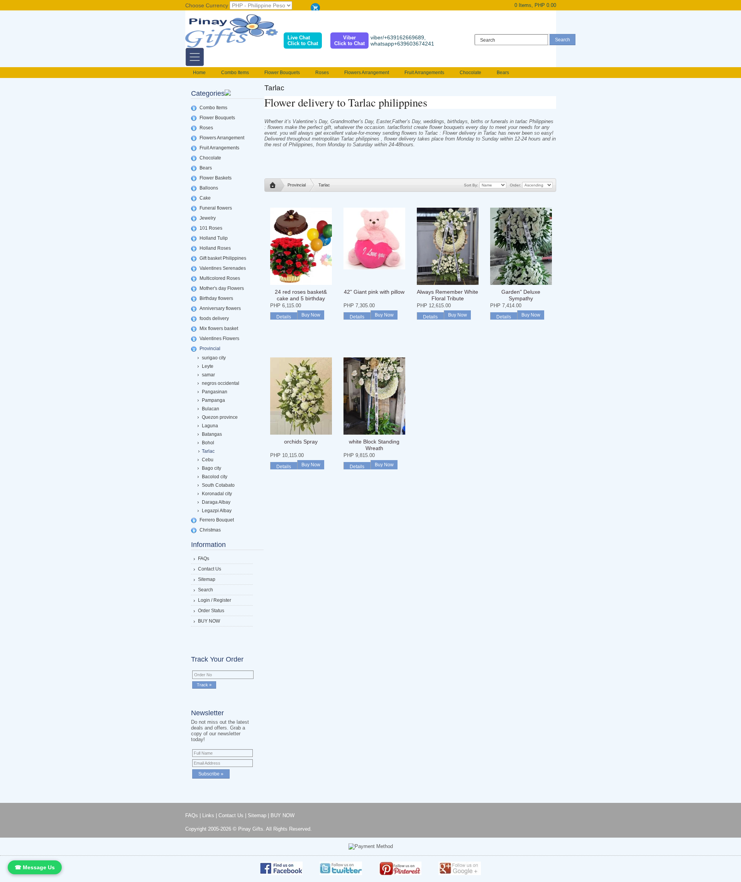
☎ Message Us (35, 867)
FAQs (203, 558)
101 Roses (211, 228)
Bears (503, 72)
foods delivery (214, 318)
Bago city (211, 468)
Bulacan (210, 408)
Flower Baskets (216, 178)
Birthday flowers (216, 298)
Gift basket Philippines (223, 258)
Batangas (212, 434)
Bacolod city (214, 476)
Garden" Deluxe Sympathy (520, 295)
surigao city (214, 358)
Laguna (210, 425)
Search (205, 590)
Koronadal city (217, 493)
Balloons (209, 188)
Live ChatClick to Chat (303, 40)
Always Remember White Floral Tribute (447, 295)
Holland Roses (215, 248)
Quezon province (220, 417)
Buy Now (310, 315)
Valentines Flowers (219, 338)
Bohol (208, 442)
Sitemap (206, 579)
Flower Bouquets (282, 72)
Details (283, 317)
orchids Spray (301, 441)
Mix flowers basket (219, 328)
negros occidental (220, 383)
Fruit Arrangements (424, 72)
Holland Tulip (214, 238)
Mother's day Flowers (222, 288)
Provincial (210, 348)
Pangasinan (214, 391)
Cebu (207, 459)
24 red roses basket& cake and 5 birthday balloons (301, 298)
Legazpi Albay (217, 510)
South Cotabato (218, 485)
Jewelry (208, 218)
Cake (205, 198)
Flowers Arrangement (366, 72)
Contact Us (209, 569)
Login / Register (214, 600)
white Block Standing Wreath (374, 444)
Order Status (211, 610)
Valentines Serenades (223, 268)
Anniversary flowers (220, 308)
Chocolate (470, 72)
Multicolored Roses (220, 278)
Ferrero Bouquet (217, 520)
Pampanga (213, 400)
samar (208, 375)
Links (208, 815)
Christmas (210, 530)
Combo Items (235, 72)
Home (199, 72)
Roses (322, 72)
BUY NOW (209, 621)
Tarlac (208, 451)
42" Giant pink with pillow (374, 292)
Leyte (207, 366)
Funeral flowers (216, 208)
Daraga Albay (216, 502)
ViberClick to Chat (349, 40)
